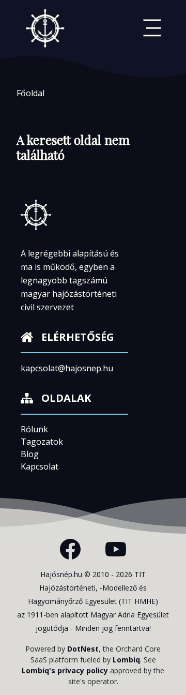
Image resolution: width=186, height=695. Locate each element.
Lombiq (126, 659)
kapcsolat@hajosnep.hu (67, 368)
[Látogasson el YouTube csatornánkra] (115, 549)
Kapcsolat (39, 466)
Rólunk (34, 429)
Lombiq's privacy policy (65, 670)
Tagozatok (42, 441)
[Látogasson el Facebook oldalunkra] (70, 549)
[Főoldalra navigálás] (45, 28)
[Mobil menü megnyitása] (152, 28)
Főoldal (30, 93)
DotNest (83, 649)
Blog (30, 454)
